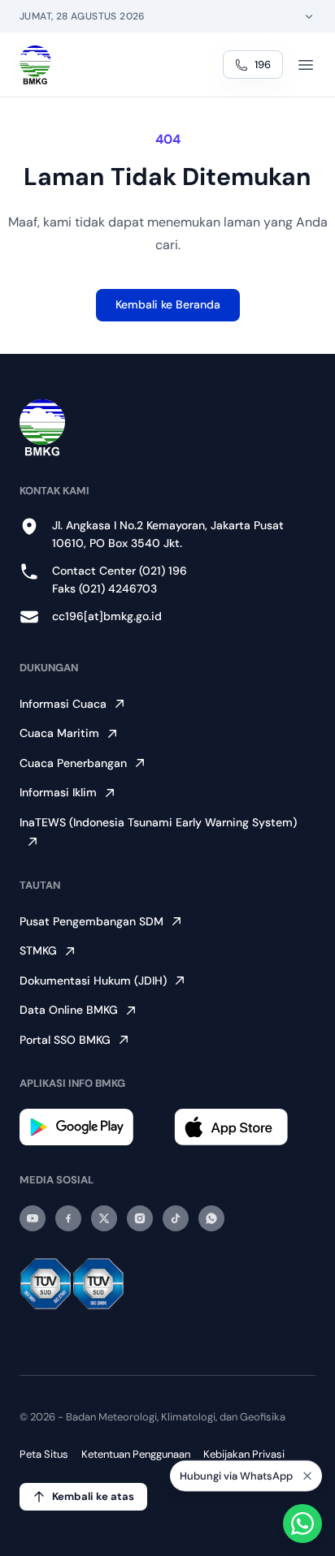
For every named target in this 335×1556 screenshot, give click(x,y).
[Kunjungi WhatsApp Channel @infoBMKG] (211, 1218)
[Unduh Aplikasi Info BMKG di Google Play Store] (90, 1127)
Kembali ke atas (93, 1496)
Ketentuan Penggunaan (135, 1454)
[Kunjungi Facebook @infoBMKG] (68, 1218)
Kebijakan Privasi (244, 1454)
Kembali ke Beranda (167, 304)
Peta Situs (44, 1454)
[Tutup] (307, 1475)
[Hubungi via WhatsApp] (302, 1523)
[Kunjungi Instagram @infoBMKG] (140, 1218)
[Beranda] (35, 64)
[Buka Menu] (306, 65)
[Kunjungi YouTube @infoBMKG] (33, 1218)
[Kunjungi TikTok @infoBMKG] (176, 1218)
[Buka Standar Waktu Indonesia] (308, 16)
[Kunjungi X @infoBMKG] (104, 1218)
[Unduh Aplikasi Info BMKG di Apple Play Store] (244, 1127)
